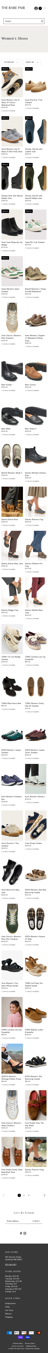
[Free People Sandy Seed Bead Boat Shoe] (12, 1152)
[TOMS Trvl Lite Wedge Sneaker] (12, 639)
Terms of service (18, 1346)
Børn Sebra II (30, 429)
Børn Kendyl (6, 385)
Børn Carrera (30, 385)
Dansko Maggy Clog (9, 610)
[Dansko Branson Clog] (36, 502)
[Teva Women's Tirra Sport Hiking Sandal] (12, 965)
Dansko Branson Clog (34, 519)
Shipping (8, 1317)
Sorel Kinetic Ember (33, 843)
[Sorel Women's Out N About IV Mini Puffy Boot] (12, 131)
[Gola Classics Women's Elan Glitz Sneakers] (12, 919)
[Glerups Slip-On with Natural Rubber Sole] (36, 178)
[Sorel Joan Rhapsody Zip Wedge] (12, 224)
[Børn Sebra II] (36, 411)
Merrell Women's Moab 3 (11, 473)
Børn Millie (6, 429)
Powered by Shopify (32, 1348)
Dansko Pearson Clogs (34, 1170)
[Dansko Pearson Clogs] (36, 1152)
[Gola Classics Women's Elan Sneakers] (12, 318)
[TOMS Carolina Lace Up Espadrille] (36, 639)
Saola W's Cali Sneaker (35, 242)
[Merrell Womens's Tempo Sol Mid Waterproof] (36, 271)
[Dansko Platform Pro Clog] (36, 546)
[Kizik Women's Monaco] (36, 779)
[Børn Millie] (12, 411)
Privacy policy (30, 1343)
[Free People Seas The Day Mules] (36, 1105)
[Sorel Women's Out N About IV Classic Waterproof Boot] (12, 82)
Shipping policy (31, 1346)
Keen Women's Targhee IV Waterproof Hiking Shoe (35, 338)
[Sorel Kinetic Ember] (36, 825)
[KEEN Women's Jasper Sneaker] (12, 732)
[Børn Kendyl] (12, 367)
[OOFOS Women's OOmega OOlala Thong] (12, 1059)
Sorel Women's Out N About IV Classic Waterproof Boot (10, 102)
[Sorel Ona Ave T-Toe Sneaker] (36, 82)
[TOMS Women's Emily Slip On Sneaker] (36, 686)
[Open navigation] (45, 8)
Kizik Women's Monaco (35, 797)
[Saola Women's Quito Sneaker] (12, 271)
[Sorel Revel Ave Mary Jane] (12, 872)
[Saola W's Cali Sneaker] (36, 224)
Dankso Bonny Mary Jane (12, 564)
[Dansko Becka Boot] (12, 502)
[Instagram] (24, 1233)
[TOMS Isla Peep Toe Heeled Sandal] (36, 965)
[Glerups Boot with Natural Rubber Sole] (12, 178)
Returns (8, 1314)
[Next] (44, 1195)
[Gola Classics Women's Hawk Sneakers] (12, 1105)
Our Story (9, 1310)
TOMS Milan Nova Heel (11, 703)
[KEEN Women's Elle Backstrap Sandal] (36, 1059)
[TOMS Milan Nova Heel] (12, 686)
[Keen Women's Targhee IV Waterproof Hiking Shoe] (36, 318)
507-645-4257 (10, 1265)
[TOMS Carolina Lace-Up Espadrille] (12, 1012)
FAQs (7, 1307)
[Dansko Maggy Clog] (12, 592)
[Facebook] (21, 1233)
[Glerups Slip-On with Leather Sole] (36, 131)
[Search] (42, 21)
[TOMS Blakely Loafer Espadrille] (36, 1012)
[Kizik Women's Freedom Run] (12, 779)
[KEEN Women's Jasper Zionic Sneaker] (36, 732)
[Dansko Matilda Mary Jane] (36, 592)
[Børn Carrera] (36, 367)
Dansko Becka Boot (9, 519)
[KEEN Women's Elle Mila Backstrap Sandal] (36, 872)
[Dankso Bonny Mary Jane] (12, 546)
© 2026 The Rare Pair (16, 1348)
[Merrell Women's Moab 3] (12, 455)
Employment (10, 1303)
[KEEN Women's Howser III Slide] (36, 919)
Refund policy (18, 1343)
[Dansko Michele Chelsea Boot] (36, 455)
